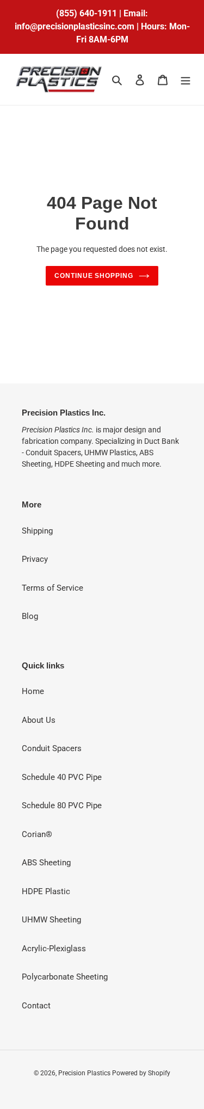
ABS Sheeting (46, 863)
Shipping (37, 531)
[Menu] (185, 79)
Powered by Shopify (141, 1073)
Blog (30, 616)
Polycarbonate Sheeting (65, 977)
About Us (38, 720)
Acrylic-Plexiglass (54, 948)
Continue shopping (94, 276)
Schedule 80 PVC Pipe (62, 805)
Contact (36, 1006)
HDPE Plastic (46, 891)
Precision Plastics (85, 1073)
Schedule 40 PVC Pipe (62, 777)
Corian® (37, 834)
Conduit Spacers (52, 748)
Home (33, 691)
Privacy (35, 559)
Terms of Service (52, 588)
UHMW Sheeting (51, 920)
